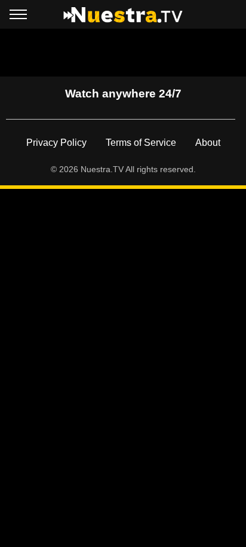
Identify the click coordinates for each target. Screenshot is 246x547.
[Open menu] (18, 17)
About (207, 142)
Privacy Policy (56, 142)
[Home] (123, 14)
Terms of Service (141, 142)
